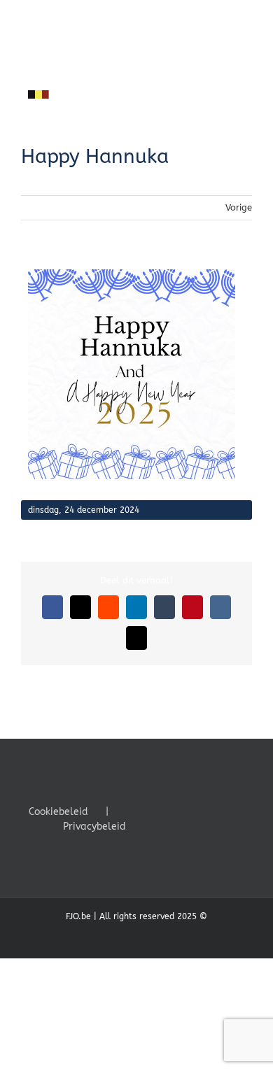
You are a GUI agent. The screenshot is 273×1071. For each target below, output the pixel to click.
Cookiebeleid (58, 812)
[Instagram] (189, 810)
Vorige (238, 207)
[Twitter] (170, 810)
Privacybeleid (94, 826)
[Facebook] (151, 810)
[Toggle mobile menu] (246, 109)
